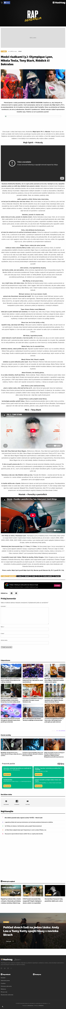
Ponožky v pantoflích (47, 576)
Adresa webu (4, 640)
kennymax (30, 1005)
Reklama (3, 989)
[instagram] (8, 968)
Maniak (33, 576)
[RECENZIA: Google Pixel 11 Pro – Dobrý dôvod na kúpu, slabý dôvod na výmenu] (11, 744)
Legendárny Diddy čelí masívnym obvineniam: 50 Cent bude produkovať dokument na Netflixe (29, 822)
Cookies (3, 983)
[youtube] (4, 968)
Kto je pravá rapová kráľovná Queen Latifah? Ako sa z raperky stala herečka (24, 833)
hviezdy (20, 576)
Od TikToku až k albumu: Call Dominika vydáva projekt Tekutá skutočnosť (23, 826)
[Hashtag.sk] (58, 2)
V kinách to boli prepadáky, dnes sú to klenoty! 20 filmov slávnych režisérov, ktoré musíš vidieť (32, 754)
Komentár (3, 606)
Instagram (6, 804)
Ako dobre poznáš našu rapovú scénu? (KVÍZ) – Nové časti (23, 817)
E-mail (2, 633)
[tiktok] (11, 968)
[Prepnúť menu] (1, 2)
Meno (2, 626)
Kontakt (3, 977)
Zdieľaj (7, 2)
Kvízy (27, 894)
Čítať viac (8, 941)
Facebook (16, 804)
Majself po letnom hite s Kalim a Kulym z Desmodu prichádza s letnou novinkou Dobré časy (11, 901)
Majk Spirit (27, 576)
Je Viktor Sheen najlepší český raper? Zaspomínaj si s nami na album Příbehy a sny (25, 830)
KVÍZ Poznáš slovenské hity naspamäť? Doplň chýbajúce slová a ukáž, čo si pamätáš (32, 901)
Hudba (4, 51)
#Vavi (20, 51)
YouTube (28, 804)
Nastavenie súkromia (7, 994)
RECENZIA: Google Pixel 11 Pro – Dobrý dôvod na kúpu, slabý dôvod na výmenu (11, 754)
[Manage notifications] (2, 1006)
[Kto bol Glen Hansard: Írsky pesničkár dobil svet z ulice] (55, 890)
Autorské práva (5, 980)
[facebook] (1, 968)
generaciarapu (12, 576)
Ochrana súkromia (6, 986)
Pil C (39, 576)
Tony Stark (57, 576)
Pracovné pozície (8, 764)
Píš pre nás (4, 992)
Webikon (41, 1005)
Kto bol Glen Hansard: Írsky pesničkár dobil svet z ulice (54, 900)
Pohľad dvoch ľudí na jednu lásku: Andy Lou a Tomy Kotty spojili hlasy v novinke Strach (31, 931)
